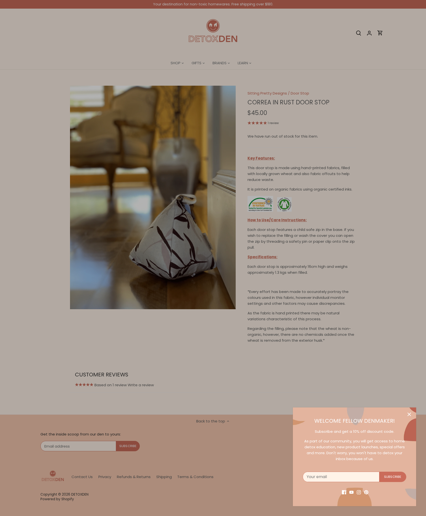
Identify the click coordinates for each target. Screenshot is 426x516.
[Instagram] (359, 492)
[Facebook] (344, 492)
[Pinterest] (366, 492)
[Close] (409, 414)
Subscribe (392, 477)
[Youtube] (351, 492)
